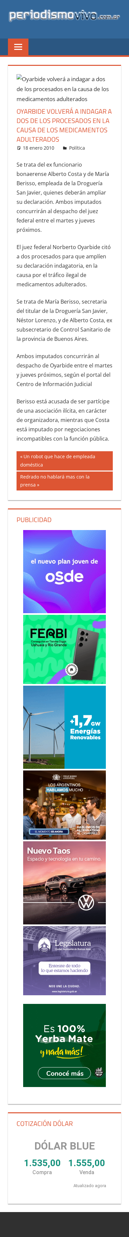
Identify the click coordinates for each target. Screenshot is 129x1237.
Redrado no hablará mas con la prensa (55, 480)
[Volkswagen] (65, 882)
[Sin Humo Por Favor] (65, 805)
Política (77, 148)
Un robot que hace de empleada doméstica (57, 460)
